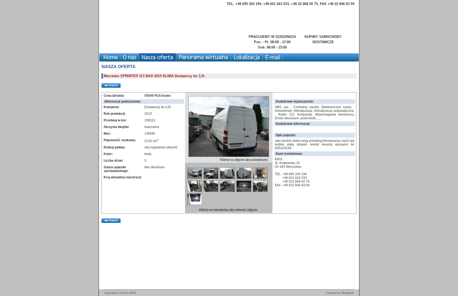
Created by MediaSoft (340, 292)
